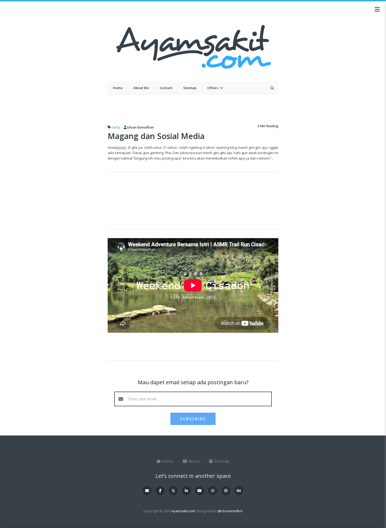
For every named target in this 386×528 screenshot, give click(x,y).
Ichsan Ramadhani (140, 127)
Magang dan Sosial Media (156, 136)
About (194, 461)
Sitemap (221, 461)
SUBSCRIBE (193, 418)
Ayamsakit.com (183, 511)
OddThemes (193, 518)
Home (168, 461)
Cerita (115, 127)
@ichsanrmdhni (230, 511)
